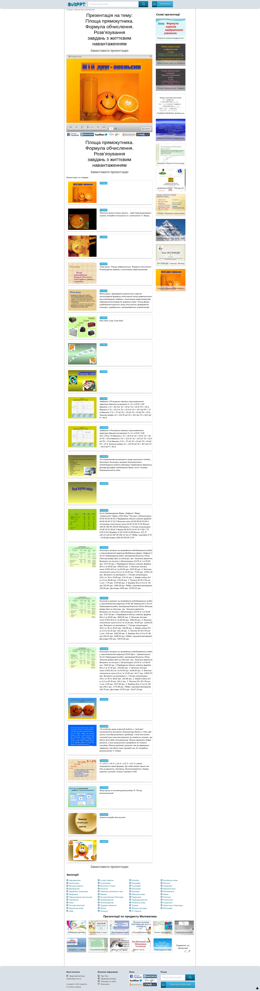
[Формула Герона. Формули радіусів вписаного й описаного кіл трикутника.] (170, 130)
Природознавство (139, 900)
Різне (71, 903)
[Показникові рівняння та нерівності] (98, 945)
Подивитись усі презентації (182, 946)
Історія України (107, 880)
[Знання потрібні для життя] (82, 823)
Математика (168, 891)
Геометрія (167, 886)
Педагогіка (136, 897)
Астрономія (105, 883)
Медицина (73, 894)
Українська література (173, 905)
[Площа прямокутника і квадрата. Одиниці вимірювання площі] (170, 80)
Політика (167, 897)
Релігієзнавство (107, 903)
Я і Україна (136, 911)
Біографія (136, 883)
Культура (136, 891)
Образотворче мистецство (80, 897)
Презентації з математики (84, 10)
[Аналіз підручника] (162, 928)
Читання (104, 911)
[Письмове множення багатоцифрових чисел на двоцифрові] (141, 928)
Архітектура (74, 883)
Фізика (103, 908)
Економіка (136, 889)
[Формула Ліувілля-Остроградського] (170, 155)
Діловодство (74, 889)
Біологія (166, 883)
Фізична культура (139, 908)
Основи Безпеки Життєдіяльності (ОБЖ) (113, 897)
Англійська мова (170, 880)
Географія (136, 886)
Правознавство (107, 900)
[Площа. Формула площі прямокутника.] (170, 205)
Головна (69, 10)
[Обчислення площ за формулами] (170, 54)
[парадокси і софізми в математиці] (76, 945)
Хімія (71, 911)
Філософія (167, 908)
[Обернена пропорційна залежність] (76, 928)
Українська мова (76, 908)
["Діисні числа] (141, 945)
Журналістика (169, 889)
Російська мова (138, 903)
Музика (103, 894)
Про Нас (104, 976)
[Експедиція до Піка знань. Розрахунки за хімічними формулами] (170, 230)
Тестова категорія (77, 905)
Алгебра (135, 880)
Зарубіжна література (78, 891)
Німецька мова (138, 894)
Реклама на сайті (108, 981)
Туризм (135, 905)
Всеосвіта (105, 984)
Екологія (104, 889)
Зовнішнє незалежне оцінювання (113, 891)
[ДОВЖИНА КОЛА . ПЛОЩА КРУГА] (170, 180)
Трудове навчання (108, 905)
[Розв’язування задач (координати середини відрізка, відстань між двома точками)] (162, 945)
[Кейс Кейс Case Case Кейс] (82, 327)
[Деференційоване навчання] (119, 945)
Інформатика (75, 880)
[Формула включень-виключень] (170, 105)
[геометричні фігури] (184, 928)
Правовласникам (108, 979)
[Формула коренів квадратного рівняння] (170, 29)
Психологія (168, 900)
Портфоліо (74, 900)
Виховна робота (76, 886)
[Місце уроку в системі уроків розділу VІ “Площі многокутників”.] (82, 797)
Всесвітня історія (107, 886)
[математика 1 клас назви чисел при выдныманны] (98, 928)
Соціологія (168, 903)
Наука (165, 894)
